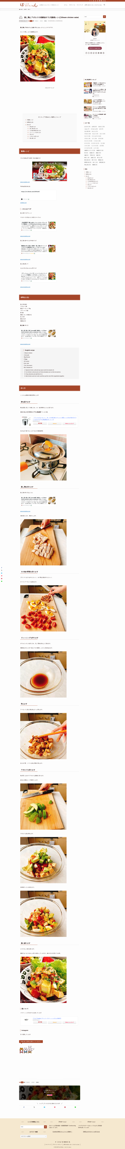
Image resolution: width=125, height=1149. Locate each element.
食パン (95, 162)
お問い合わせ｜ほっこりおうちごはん (71, 1144)
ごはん (86, 129)
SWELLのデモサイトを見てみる (91, 1131)
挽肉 (98, 155)
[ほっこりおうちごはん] (28, 5)
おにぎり (87, 126)
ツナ (103, 143)
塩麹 (86, 155)
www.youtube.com (25, 182)
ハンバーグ (94, 145)
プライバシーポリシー (57, 1144)
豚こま (99, 157)
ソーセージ (97, 140)
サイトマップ (48, 1144)
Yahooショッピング (69, 423)
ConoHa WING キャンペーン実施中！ (62, 1131)
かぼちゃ (101, 126)
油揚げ (93, 157)
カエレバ (38, 421)
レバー (96, 148)
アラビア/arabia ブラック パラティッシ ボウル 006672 (47, 1018)
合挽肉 (92, 152)
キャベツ (87, 136)
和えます (32, 134)
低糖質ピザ (100, 150)
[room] (97, 1)
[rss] (105, 1)
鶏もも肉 (87, 164)
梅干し (86, 157)
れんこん (95, 131)
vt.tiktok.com (23, 202)
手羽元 (92, 155)
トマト (87, 145)
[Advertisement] (49, 99)
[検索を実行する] (104, 16)
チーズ (87, 143)
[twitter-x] (92, 1)
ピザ (102, 145)
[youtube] (101, 1)
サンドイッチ (88, 140)
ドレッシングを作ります (35, 132)
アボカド (28, 1082)
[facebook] (90, 1)
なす (101, 129)
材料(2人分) (30, 122)
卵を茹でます (33, 126)
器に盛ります (33, 138)
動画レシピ (30, 119)
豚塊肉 (100, 160)
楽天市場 (40, 423)
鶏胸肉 (37, 1082)
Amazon (55, 423)
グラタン (87, 138)
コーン (94, 138)
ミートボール (88, 148)
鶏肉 (22, 1082)
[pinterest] (99, 1)
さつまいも (94, 129)
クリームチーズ (96, 136)
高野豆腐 (102, 162)
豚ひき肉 (87, 160)
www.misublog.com (25, 236)
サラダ (33, 1082)
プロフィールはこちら (94, 48)
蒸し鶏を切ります (34, 128)
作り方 (29, 124)
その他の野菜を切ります (35, 130)
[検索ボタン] (104, 5)
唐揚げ (98, 152)
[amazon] (103, 1)
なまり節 (87, 131)
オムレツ (95, 133)
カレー (102, 133)
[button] (24, 1107)
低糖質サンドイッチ (89, 150)
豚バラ (94, 160)
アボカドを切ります (34, 136)
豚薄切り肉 (87, 162)
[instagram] (94, 1)
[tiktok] (95, 1)
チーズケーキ (95, 143)
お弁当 (94, 126)
